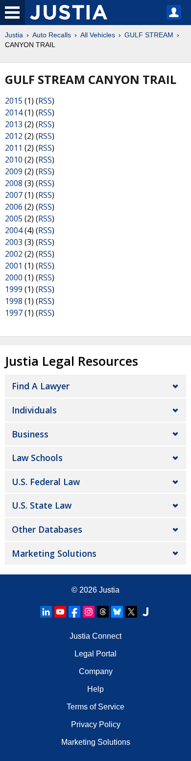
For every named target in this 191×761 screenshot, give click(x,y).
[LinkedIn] (46, 612)
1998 (14, 301)
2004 (14, 230)
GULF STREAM (148, 35)
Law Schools (37, 457)
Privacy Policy (95, 724)
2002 (14, 253)
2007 (14, 195)
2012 (14, 136)
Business (30, 434)
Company (96, 671)
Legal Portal (95, 654)
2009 (14, 171)
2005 (14, 218)
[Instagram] (89, 612)
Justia (14, 35)
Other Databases (47, 529)
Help (95, 689)
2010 (14, 159)
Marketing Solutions (54, 553)
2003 (14, 242)
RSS (45, 100)
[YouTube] (60, 612)
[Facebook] (74, 612)
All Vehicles (97, 35)
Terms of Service (95, 707)
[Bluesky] (117, 612)
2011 (14, 147)
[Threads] (103, 612)
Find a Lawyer (41, 386)
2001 (14, 265)
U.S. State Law (42, 505)
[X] (131, 612)
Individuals (34, 410)
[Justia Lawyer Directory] (145, 612)
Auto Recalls (51, 35)
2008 (14, 183)
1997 (14, 312)
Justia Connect (95, 636)
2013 (14, 124)
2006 (14, 206)
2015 (14, 100)
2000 (14, 277)
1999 (14, 289)
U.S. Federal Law (46, 482)
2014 (14, 112)
